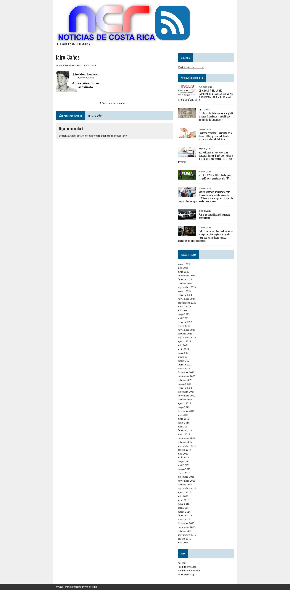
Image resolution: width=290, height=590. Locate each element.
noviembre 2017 (186, 438)
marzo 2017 (184, 469)
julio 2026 (183, 267)
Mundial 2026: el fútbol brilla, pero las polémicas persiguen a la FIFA (215, 176)
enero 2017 (184, 473)
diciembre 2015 (186, 523)
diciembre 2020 (186, 372)
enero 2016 (184, 519)
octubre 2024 (185, 283)
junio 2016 (183, 500)
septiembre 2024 (187, 287)
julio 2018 (183, 415)
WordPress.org (186, 574)
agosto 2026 (184, 264)
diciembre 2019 (186, 391)
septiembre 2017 (187, 446)
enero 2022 (184, 326)
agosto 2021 (184, 341)
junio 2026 (183, 271)
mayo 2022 (184, 314)
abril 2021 (183, 357)
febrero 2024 (185, 295)
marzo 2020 (184, 384)
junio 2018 (183, 418)
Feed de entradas (187, 566)
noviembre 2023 (186, 298)
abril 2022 (183, 318)
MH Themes (93, 587)
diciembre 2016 (186, 476)
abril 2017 (183, 465)
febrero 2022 (185, 322)
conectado (89, 135)
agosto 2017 (184, 449)
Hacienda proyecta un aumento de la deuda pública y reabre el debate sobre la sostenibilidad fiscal (215, 136)
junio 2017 (183, 457)
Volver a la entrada (113, 103)
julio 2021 (183, 345)
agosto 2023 (184, 306)
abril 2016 (183, 507)
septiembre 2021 (187, 337)
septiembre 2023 (187, 302)
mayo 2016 (184, 503)
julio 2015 (183, 542)
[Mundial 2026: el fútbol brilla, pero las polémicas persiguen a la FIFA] (187, 178)
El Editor (77, 65)
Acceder (182, 562)
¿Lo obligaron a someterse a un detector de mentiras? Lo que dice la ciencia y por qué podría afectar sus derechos (205, 157)
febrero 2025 (185, 279)
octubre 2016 (185, 484)
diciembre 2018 (186, 411)
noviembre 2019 (186, 395)
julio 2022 (183, 310)
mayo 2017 (184, 461)
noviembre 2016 (186, 480)
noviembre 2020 (186, 376)
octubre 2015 (185, 531)
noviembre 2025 (186, 275)
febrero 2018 (185, 430)
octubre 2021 (185, 333)
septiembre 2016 (187, 488)
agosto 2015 (184, 538)
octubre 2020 (185, 380)
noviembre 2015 (186, 527)
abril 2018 (183, 426)
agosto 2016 (184, 492)
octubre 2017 (185, 442)
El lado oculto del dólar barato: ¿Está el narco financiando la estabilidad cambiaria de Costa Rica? (216, 116)
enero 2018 (184, 434)
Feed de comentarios (189, 570)
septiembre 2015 (187, 534)
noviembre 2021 (186, 329)
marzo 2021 (184, 360)
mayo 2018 (184, 422)
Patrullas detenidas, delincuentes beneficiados (214, 216)
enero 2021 (184, 368)
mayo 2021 (184, 353)
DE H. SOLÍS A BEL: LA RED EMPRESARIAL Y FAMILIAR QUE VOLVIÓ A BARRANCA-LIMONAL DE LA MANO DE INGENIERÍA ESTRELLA (205, 95)
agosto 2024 (184, 291)
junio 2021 (183, 349)
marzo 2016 (184, 511)
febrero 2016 (185, 515)
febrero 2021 (185, 364)
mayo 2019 (184, 407)
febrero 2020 (185, 388)
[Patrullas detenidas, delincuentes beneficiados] (187, 217)
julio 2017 (183, 453)
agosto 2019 (184, 403)
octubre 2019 (185, 399)
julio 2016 (183, 496)
